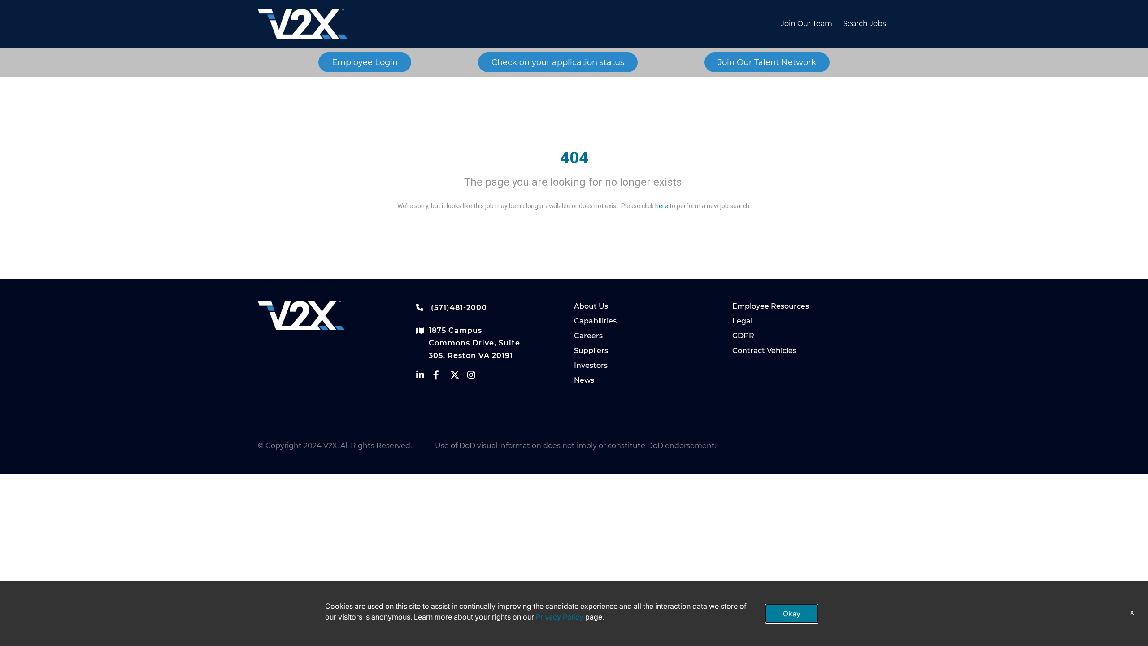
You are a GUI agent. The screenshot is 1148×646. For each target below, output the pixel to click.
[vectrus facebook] (441, 377)
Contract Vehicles (764, 350)
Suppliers (591, 350)
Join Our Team (806, 23)
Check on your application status (557, 62)
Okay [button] (791, 613)
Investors (591, 365)
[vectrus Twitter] (458, 377)
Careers (588, 336)
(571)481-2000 (458, 307)
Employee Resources (770, 306)
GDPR (743, 336)
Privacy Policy (559, 616)
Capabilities (595, 321)
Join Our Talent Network (767, 62)
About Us (591, 306)
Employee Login (365, 62)
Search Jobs (864, 23)
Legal (742, 321)
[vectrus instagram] (475, 377)
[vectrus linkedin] (424, 377)
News (584, 380)
